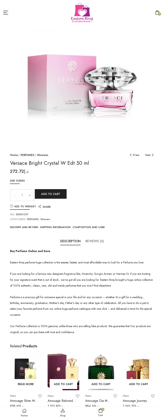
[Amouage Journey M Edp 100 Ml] (138, 372)
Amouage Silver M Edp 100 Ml (22, 402)
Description (70, 241)
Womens (42, 155)
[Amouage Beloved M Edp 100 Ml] (63, 372)
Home (14, 155)
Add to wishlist (25, 206)
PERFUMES (27, 155)
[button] (158, 12)
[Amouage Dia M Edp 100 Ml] (101, 372)
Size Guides (17, 181)
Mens (13, 396)
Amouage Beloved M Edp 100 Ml (60, 402)
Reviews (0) (94, 241)
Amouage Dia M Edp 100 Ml (96, 402)
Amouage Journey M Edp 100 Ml (136, 402)
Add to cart (50, 194)
